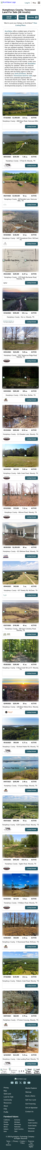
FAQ (5, 1109)
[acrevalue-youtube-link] (29, 1082)
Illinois (6, 1127)
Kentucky (17, 1120)
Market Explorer (31, 1088)
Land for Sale (8, 1097)
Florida (6, 1122)
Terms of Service (8, 1143)
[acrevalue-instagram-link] (24, 1083)
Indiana (6, 1129)
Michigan (17, 1122)
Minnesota (17, 1124)
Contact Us (29, 1111)
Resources (7, 1103)
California (7, 1120)
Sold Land (7, 1094)
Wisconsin (31, 1131)
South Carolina (32, 1123)
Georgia (6, 1124)
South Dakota (32, 1125)
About (6, 1106)
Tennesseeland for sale (23, 75)
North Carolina (18, 1129)
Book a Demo (30, 1096)
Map (34, 3)
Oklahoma (31, 1120)
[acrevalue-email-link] (12, 1082)
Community (8, 1100)
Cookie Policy (22, 1142)
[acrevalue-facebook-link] (16, 1083)
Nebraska (17, 1127)
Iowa (5, 1131)
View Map (31, 17)
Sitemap (28, 1092)
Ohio (15, 1131)
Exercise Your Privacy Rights (31, 1144)
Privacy (15, 1141)
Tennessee (31, 1128)
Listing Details (31, 126)
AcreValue (8, 31)
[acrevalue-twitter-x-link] (20, 1083)
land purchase (20, 73)
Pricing (6, 1088)
